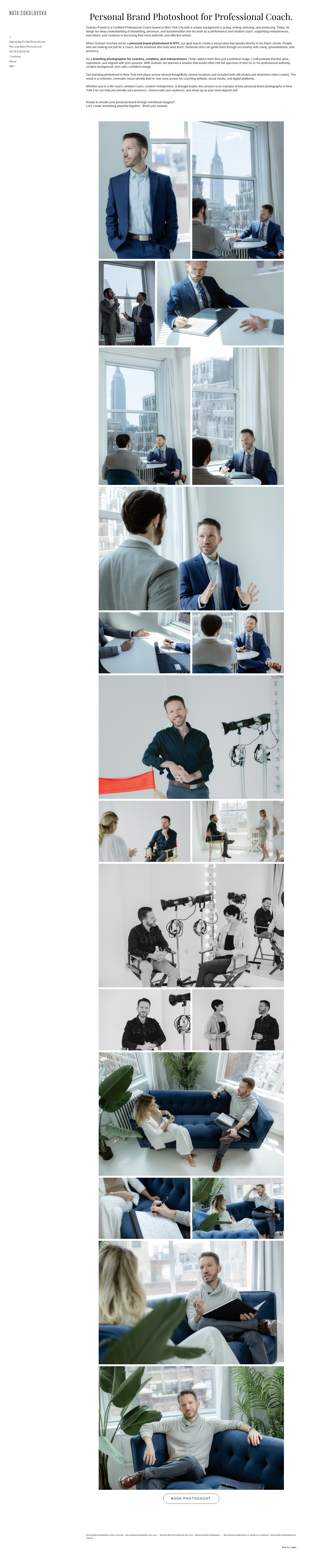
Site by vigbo (289, 1547)
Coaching (15, 56)
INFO (12, 66)
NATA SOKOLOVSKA (28, 13)
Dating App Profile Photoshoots (27, 41)
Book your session (155, 106)
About (12, 61)
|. (140, 1535)
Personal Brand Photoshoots (25, 46)
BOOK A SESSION (19, 51)
